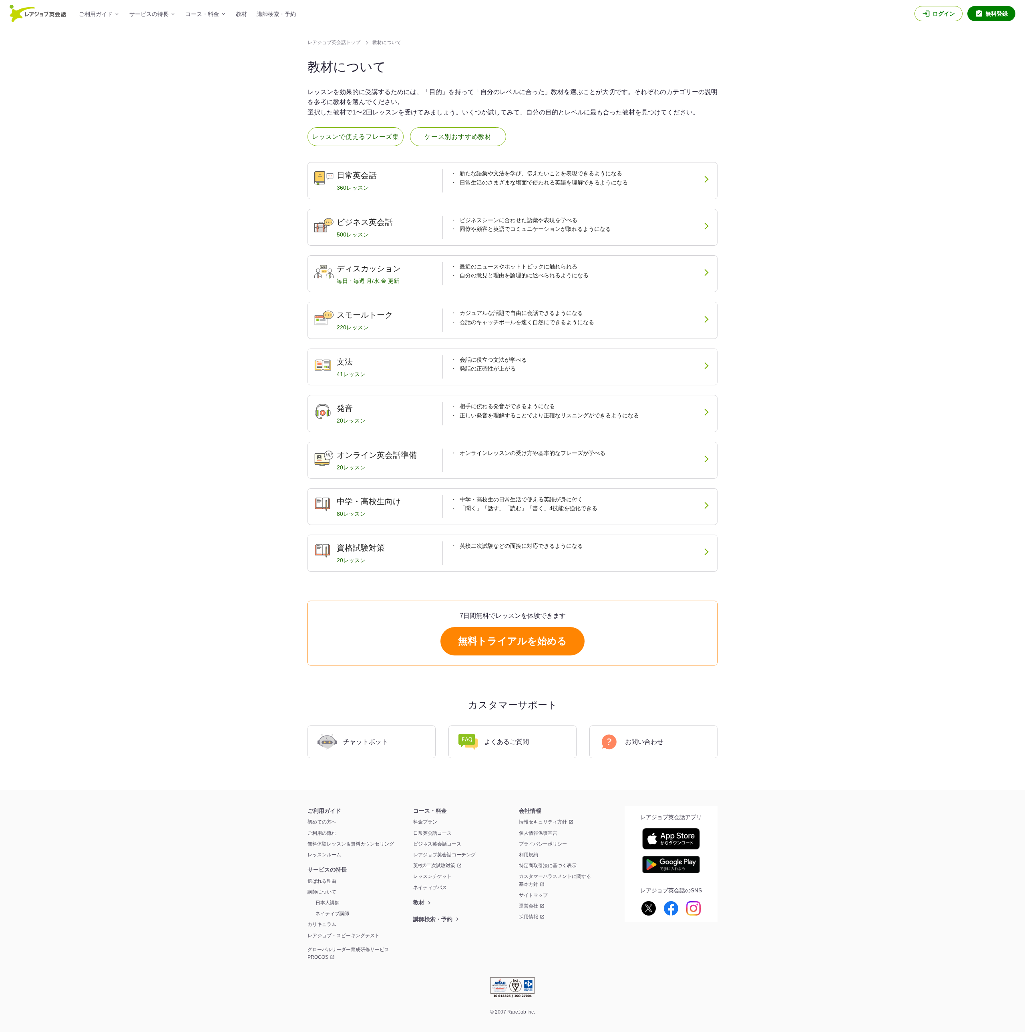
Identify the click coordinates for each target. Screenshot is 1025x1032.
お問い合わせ (644, 741)
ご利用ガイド (96, 14)
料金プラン (425, 822)
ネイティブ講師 (332, 913)
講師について (322, 892)
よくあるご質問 (506, 741)
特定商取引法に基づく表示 (548, 865)
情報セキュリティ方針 (543, 822)
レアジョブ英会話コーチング (444, 855)
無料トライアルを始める (512, 640)
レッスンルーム (324, 855)
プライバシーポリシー (543, 844)
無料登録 (996, 13)
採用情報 (528, 917)
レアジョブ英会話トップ (335, 42)
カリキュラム (322, 924)
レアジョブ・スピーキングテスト (344, 935)
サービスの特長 (149, 14)
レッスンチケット (432, 876)
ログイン (944, 13)
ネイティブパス (430, 887)
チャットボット (365, 741)
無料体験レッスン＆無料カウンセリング (351, 844)
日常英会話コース (432, 833)
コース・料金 (202, 14)
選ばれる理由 (322, 881)
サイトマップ (533, 895)
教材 (241, 14)
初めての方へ (322, 822)
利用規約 (528, 855)
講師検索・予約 (276, 14)
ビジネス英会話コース (437, 844)
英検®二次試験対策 (434, 865)
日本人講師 (328, 903)
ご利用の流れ (322, 833)
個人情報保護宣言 (538, 833)
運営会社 (528, 906)
